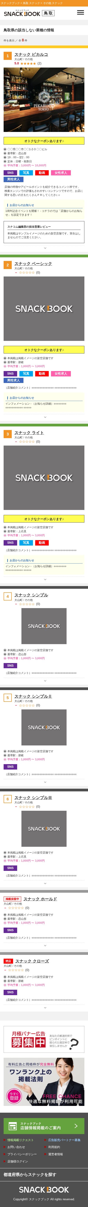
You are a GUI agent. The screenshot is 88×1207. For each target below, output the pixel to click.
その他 (29, 59)
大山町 (18, 59)
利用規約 (54, 1147)
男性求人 (13, 179)
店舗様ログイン (17, 1161)
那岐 (21, 362)
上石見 (22, 531)
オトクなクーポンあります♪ (44, 141)
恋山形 (22, 153)
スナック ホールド (40, 899)
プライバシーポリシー (22, 1154)
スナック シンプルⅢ (33, 797)
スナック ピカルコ (31, 54)
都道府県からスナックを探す (30, 1174)
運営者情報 (55, 1154)
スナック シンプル (31, 595)
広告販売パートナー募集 (64, 1140)
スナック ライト (29, 432)
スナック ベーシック (33, 263)
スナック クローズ (32, 961)
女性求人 (61, 172)
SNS (10, 172)
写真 (26, 172)
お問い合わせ (16, 1147)
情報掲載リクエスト (20, 1140)
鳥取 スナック (31, 3)
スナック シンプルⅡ (33, 696)
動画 (42, 172)
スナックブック (10, 3)
